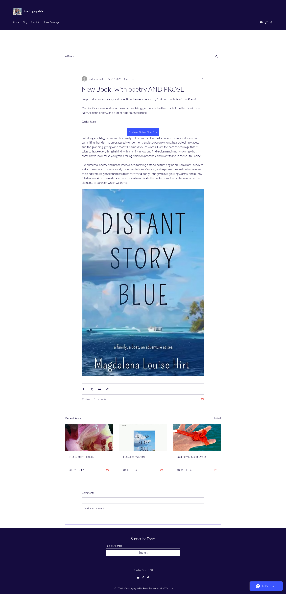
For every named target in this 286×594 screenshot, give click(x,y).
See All (217, 417)
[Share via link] (107, 389)
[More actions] (202, 79)
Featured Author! (134, 456)
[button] (216, 56)
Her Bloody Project (81, 456)
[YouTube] (261, 22)
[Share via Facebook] (83, 389)
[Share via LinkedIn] (99, 389)
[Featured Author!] (143, 437)
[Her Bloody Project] (89, 437)
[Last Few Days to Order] (197, 437)
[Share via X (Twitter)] (91, 389)
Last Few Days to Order (191, 456)
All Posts (69, 56)
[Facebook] (271, 22)
